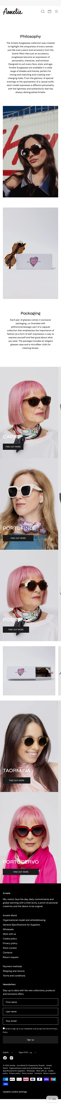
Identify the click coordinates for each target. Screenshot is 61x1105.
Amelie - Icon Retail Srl (19, 1065)
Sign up (30, 1039)
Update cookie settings (15, 1091)
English (6, 1052)
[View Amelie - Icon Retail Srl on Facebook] (5, 1058)
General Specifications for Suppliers (21, 924)
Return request (10, 957)
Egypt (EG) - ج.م (25, 1052)
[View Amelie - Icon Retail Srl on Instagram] (11, 1058)
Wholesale (8, 929)
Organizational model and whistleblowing (24, 920)
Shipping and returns (14, 971)
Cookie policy (10, 938)
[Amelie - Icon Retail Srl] (13, 11)
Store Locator (10, 947)
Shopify (42, 1065)
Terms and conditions (14, 975)
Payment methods (12, 966)
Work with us (9, 934)
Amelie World (10, 915)
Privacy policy (10, 943)
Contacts (7, 952)
